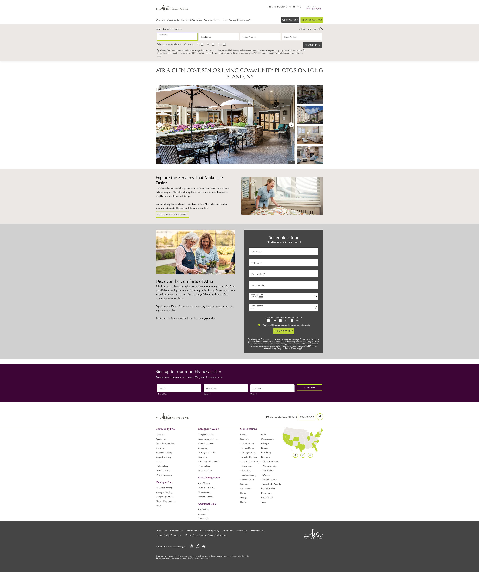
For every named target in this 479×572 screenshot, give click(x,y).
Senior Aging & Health (208, 439)
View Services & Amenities (172, 214)
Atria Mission (204, 483)
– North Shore (267, 470)
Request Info (313, 45)
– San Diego (245, 470)
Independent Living (164, 452)
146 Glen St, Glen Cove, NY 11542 (284, 6)
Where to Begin (205, 470)
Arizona (243, 434)
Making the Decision (207, 452)
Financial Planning (164, 487)
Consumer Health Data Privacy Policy (202, 530)
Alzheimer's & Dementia (208, 461)
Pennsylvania (266, 493)
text (274, 320)
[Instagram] (302, 455)
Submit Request (283, 331)
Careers (201, 514)
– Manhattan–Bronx (270, 461)
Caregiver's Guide (205, 434)
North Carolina (268, 488)
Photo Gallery (162, 466)
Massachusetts (267, 439)
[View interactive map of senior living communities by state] (302, 440)
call (285, 320)
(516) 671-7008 (314, 8)
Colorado (244, 484)
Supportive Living (163, 457)
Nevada (264, 448)
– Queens (265, 475)
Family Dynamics (205, 443)
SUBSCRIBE (309, 387)
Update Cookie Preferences (168, 535)
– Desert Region (247, 448)
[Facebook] (320, 416)
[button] (321, 28)
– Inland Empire (247, 443)
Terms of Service (296, 53)
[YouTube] (310, 455)
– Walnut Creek (247, 479)
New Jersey (266, 452)
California (244, 439)
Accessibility (241, 530)
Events (159, 461)
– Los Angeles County (249, 461)
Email (219, 44)
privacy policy (226, 53)
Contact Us (203, 518)
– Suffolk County (269, 479)
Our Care (160, 448)
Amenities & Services (165, 443)
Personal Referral (205, 496)
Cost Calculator (163, 470)
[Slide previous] (159, 125)
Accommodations (257, 530)
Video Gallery (204, 466)
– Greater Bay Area (248, 457)
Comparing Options (164, 496)
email (298, 320)
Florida (243, 493)
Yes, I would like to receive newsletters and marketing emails (286, 325)
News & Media (204, 492)
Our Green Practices (207, 487)
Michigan (265, 443)
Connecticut (245, 488)
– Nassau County (269, 466)
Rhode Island (267, 497)
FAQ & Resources (164, 475)
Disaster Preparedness (165, 501)
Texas (263, 502)
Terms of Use (161, 530)
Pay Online (203, 509)
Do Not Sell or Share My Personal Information (206, 535)
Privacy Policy (280, 53)
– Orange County (248, 452)
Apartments (161, 439)
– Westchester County (271, 484)
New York (265, 457)
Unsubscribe (227, 530)
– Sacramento (246, 466)
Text (208, 44)
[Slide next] (291, 125)
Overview (160, 434)
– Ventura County (248, 475)
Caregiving (202, 448)
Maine (264, 434)
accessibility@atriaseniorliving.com (195, 558)
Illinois (243, 502)
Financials (202, 457)
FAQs (158, 505)
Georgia (243, 497)
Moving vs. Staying (164, 492)
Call (198, 44)
